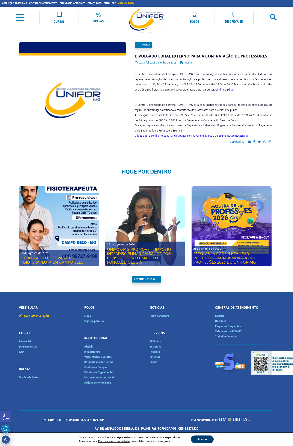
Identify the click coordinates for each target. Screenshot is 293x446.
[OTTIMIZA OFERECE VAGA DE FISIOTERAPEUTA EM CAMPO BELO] (59, 226)
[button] (5, 416)
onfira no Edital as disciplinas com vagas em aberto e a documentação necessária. (200, 135)
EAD (21, 351)
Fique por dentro (159, 316)
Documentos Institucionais (99, 377)
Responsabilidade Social (98, 362)
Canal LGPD (110, 3)
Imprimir (188, 62)
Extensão (155, 357)
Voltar (145, 44)
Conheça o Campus (95, 367)
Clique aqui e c (143, 135)
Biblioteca (156, 341)
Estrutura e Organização (98, 372)
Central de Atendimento (43, 3)
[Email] (249, 142)
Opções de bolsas (29, 377)
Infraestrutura (92, 351)
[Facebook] (254, 142)
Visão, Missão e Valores (98, 357)
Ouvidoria (221, 321)
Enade (153, 362)
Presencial (25, 341)
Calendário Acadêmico (72, 3)
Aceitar (202, 439)
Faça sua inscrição (36, 316)
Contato (220, 316)
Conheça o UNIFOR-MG (14, 3)
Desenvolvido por (204, 420)
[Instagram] (270, 142)
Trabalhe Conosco (226, 336)
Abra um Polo (126, 3)
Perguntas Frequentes (228, 326)
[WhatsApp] (265, 142)
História (88, 346)
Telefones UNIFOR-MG (228, 331)
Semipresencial (28, 346)
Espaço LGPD (94, 3)
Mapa (87, 316)
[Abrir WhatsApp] (282, 435)
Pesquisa (155, 351)
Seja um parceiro (94, 321)
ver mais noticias (144, 279)
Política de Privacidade (97, 382)
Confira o (220, 89)
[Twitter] (259, 142)
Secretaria (156, 346)
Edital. (230, 89)
